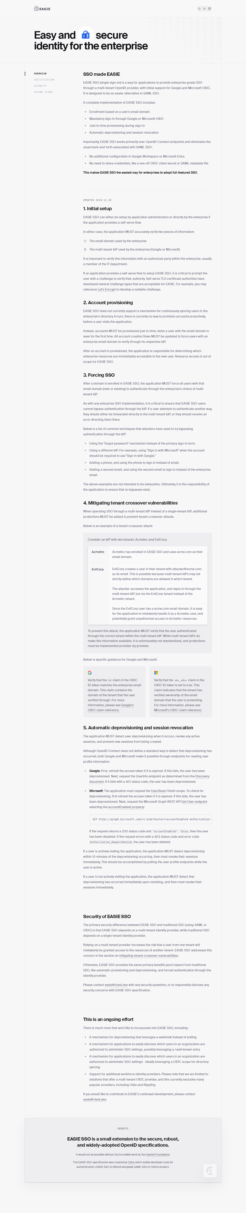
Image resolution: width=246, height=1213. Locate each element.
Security (40, 86)
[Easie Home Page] (42, 8)
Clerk (131, 1162)
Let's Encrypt (107, 289)
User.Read (158, 791)
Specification (44, 79)
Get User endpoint (194, 801)
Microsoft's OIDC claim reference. (178, 710)
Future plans (43, 92)
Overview (40, 73)
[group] (204, 8)
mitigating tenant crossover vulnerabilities (148, 955)
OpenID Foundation (158, 1154)
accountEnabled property (126, 807)
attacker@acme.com (186, 569)
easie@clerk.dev (116, 985)
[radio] (199, 9)
